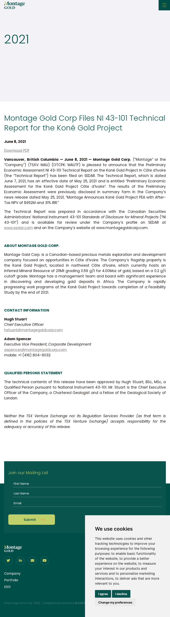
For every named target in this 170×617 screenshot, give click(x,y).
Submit (30, 520)
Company (12, 573)
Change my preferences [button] (115, 602)
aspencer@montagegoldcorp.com (35, 349)
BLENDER (81, 603)
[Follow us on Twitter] (8, 561)
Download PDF (16, 150)
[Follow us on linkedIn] (20, 561)
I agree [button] (103, 594)
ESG (7, 586)
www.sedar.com (18, 227)
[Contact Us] (32, 561)
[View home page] (13, 550)
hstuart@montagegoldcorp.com (33, 330)
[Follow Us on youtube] (44, 561)
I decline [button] (121, 594)
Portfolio (11, 580)
